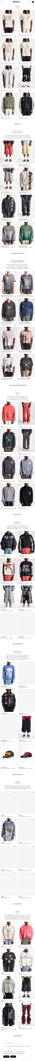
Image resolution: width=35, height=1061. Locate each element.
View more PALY (17, 514)
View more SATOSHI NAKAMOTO (17, 253)
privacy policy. (20, 1053)
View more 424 (17, 124)
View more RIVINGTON (17, 644)
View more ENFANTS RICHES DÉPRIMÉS (17, 385)
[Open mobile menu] (2, 1)
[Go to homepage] (17, 2)
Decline (6, 1056)
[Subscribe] (28, 1043)
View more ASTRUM (17, 904)
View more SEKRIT (17, 1036)
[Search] (29, 2)
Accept (13, 1056)
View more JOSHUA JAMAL (17, 774)
